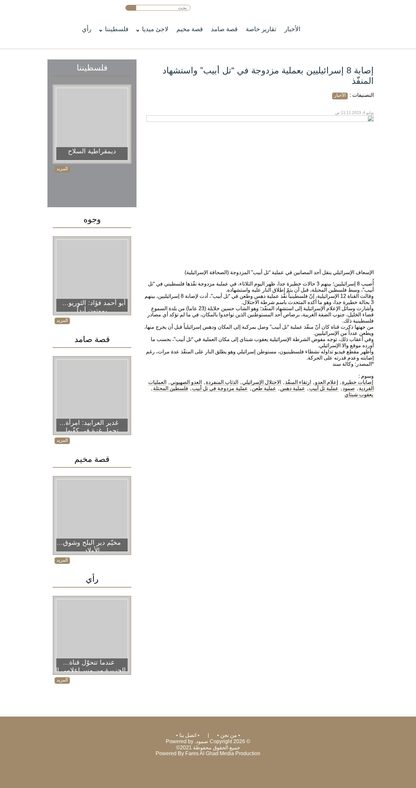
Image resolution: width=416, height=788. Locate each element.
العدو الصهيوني (186, 382)
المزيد (62, 168)
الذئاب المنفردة (222, 382)
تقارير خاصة (261, 29)
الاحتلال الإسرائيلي (261, 382)
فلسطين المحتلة (170, 388)
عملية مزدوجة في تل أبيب (220, 388)
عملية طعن (264, 388)
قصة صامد (224, 29)
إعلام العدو (326, 382)
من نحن (228, 735)
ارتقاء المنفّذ (298, 382)
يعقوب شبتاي (358, 394)
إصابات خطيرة (357, 382)
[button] (130, 8)
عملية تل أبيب (324, 388)
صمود (349, 388)
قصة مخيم (189, 29)
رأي (86, 29)
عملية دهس (292, 388)
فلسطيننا (116, 29)
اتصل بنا (187, 735)
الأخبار (292, 29)
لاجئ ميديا (155, 29)
